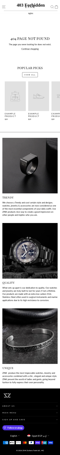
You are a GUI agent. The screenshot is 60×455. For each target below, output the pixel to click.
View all (30, 75)
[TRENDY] (30, 165)
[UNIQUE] (30, 336)
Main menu (9, 413)
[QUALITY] (30, 251)
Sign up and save (13, 420)
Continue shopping (30, 49)
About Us (8, 406)
